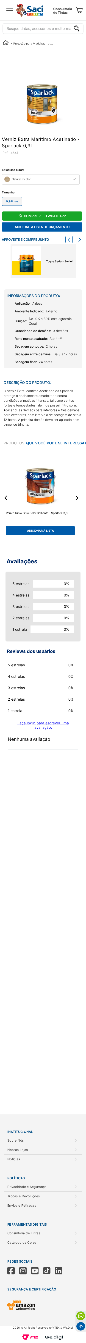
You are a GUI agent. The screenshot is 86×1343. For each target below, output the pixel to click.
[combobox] (43, 27)
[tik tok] (49, 1271)
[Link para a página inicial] (6, 43)
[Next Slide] (79, 239)
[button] (6, 498)
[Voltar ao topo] (80, 1326)
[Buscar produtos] (76, 29)
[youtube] (37, 1271)
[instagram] (25, 1271)
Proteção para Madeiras (29, 43)
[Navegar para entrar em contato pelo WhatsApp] (80, 1315)
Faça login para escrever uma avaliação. (43, 725)
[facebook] (13, 1271)
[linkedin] (61, 1271)
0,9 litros (12, 201)
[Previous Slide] (69, 239)
